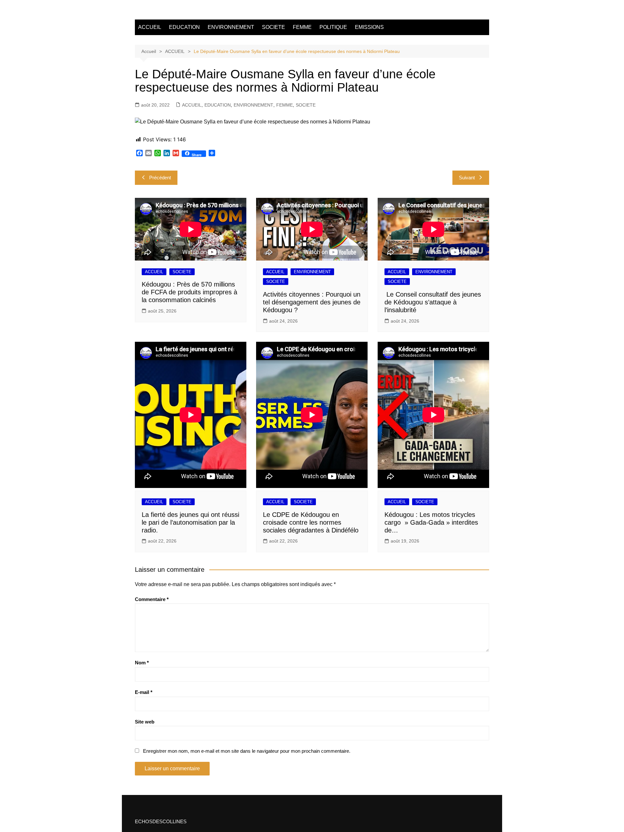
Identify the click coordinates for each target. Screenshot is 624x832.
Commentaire (152, 599)
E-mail (143, 692)
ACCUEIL (149, 27)
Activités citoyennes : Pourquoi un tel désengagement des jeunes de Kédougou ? (311, 302)
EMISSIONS (369, 27)
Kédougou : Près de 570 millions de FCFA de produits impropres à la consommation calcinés (189, 292)
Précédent (160, 177)
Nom (142, 662)
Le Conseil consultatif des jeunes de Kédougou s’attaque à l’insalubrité (432, 302)
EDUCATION (184, 27)
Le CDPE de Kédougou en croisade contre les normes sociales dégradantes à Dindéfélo (310, 522)
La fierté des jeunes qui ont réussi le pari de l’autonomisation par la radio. (190, 522)
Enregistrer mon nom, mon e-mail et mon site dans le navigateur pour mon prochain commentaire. (246, 751)
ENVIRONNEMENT (231, 27)
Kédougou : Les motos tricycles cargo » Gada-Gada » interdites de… (431, 522)
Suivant (467, 177)
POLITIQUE (333, 27)
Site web (144, 721)
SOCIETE (273, 27)
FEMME (302, 27)
